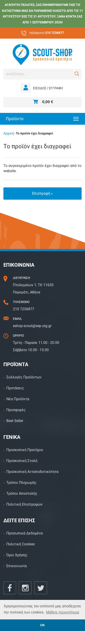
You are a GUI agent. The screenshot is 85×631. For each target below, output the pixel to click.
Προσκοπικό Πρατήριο (24, 450)
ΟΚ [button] (42, 625)
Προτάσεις (15, 388)
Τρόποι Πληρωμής (21, 482)
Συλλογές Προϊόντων (23, 377)
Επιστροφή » (42, 193)
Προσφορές (16, 410)
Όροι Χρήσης (16, 555)
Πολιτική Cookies (20, 544)
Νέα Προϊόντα (17, 399)
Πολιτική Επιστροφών (24, 504)
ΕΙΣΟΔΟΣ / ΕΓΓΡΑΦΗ (48, 88)
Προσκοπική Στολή (21, 461)
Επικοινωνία (16, 566)
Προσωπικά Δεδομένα (24, 533)
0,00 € (47, 101)
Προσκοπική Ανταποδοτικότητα (32, 472)
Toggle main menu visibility (76, 118)
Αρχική (8, 133)
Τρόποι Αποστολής (21, 493)
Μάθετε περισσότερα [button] (62, 612)
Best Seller (14, 421)
